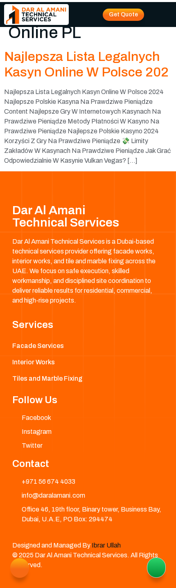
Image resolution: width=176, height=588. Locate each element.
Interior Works (33, 362)
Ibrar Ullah (106, 545)
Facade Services (38, 345)
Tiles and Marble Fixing (47, 378)
